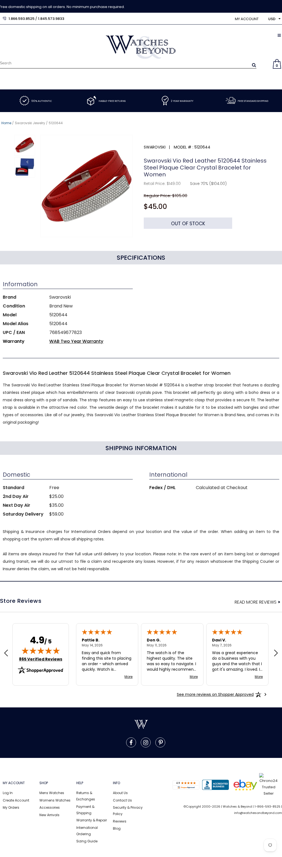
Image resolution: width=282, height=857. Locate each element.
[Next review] (276, 653)
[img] (40, 650)
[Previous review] (6, 653)
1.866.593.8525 (21, 18)
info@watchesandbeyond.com (258, 813)
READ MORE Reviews (255, 602)
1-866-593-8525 (267, 806)
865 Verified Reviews (40, 659)
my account (247, 19)
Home (6, 123)
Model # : (183, 147)
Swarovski (155, 147)
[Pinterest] (161, 742)
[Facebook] (131, 742)
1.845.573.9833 (51, 18)
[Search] (254, 65)
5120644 (56, 123)
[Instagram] (145, 742)
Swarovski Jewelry (30, 123)
